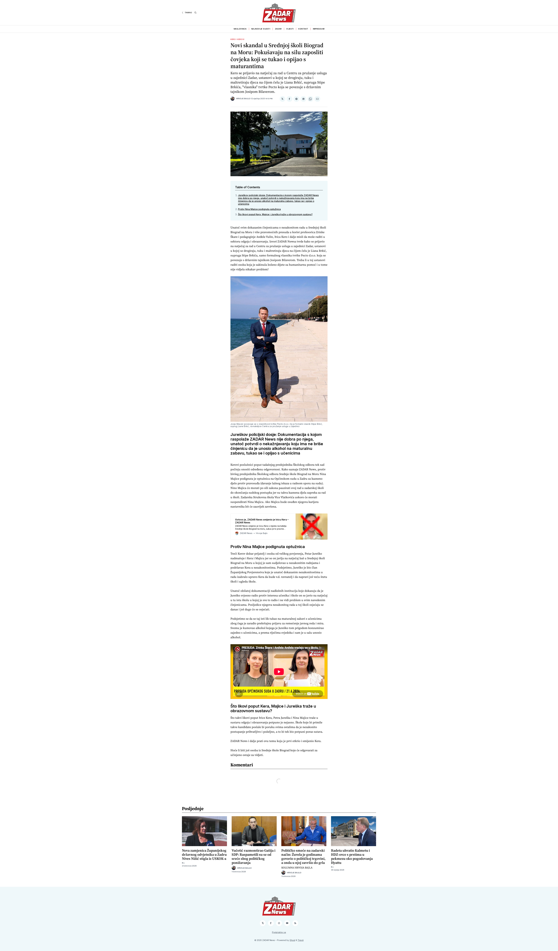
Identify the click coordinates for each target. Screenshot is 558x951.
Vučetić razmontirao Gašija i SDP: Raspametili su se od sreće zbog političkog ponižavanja (253, 856)
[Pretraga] (195, 12)
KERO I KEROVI (237, 39)
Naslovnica (240, 29)
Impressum (318, 29)
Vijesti (290, 29)
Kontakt (303, 29)
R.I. (183, 863)
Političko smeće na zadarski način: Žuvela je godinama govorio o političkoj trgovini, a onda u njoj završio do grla (303, 856)
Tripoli (301, 940)
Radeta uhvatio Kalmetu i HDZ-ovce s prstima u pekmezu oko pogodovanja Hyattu (352, 856)
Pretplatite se (279, 932)
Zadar (278, 29)
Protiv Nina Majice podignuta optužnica (259, 209)
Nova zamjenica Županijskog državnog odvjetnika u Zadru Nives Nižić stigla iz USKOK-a (204, 854)
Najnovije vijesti (260, 29)
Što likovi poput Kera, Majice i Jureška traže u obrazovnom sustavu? (275, 214)
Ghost (292, 940)
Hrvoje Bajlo (243, 98)
